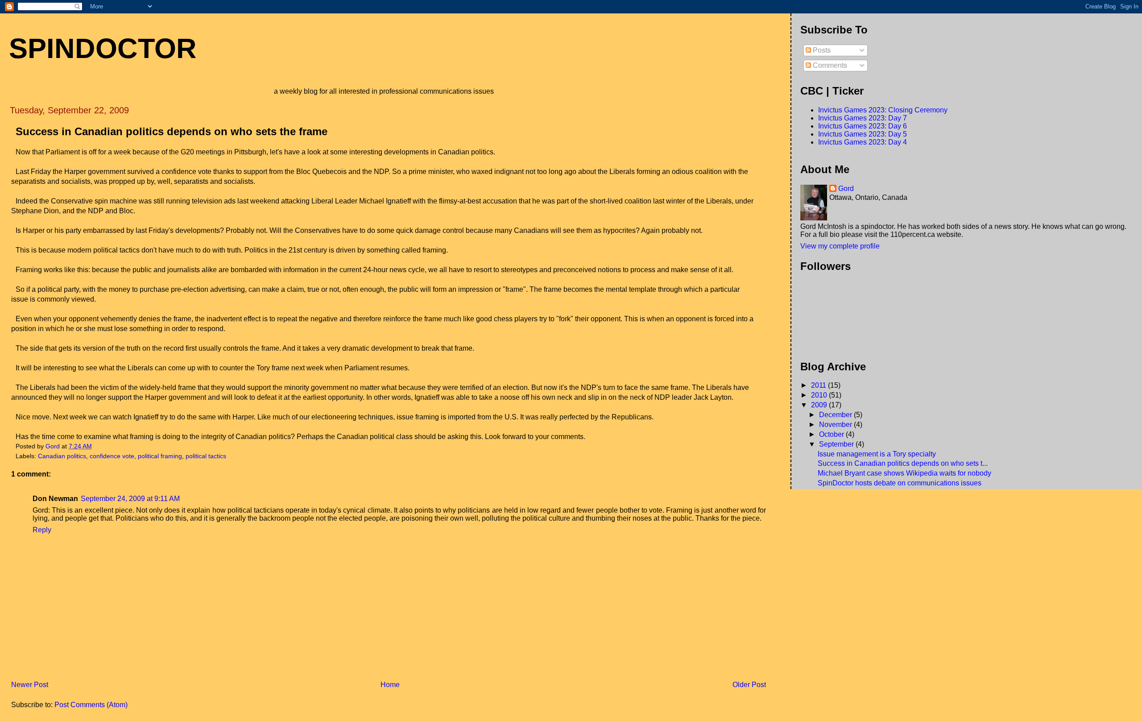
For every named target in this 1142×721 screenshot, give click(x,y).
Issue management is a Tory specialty (877, 454)
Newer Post (29, 684)
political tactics (206, 456)
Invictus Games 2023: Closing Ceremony (883, 110)
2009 (820, 405)
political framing (160, 456)
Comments (829, 65)
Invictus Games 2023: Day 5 (862, 134)
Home (390, 684)
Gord (846, 188)
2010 (820, 395)
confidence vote (112, 456)
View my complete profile (840, 246)
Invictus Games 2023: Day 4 (862, 142)
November (836, 424)
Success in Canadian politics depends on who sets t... (903, 463)
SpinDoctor (103, 48)
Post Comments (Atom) (91, 705)
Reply (42, 530)
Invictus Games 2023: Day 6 (862, 126)
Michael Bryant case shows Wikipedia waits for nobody (904, 473)
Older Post (749, 684)
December (836, 415)
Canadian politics (62, 456)
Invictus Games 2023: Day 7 (862, 118)
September (837, 444)
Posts (821, 50)
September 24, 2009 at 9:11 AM (130, 498)
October (832, 434)
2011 (819, 385)
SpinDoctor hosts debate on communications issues (899, 483)
